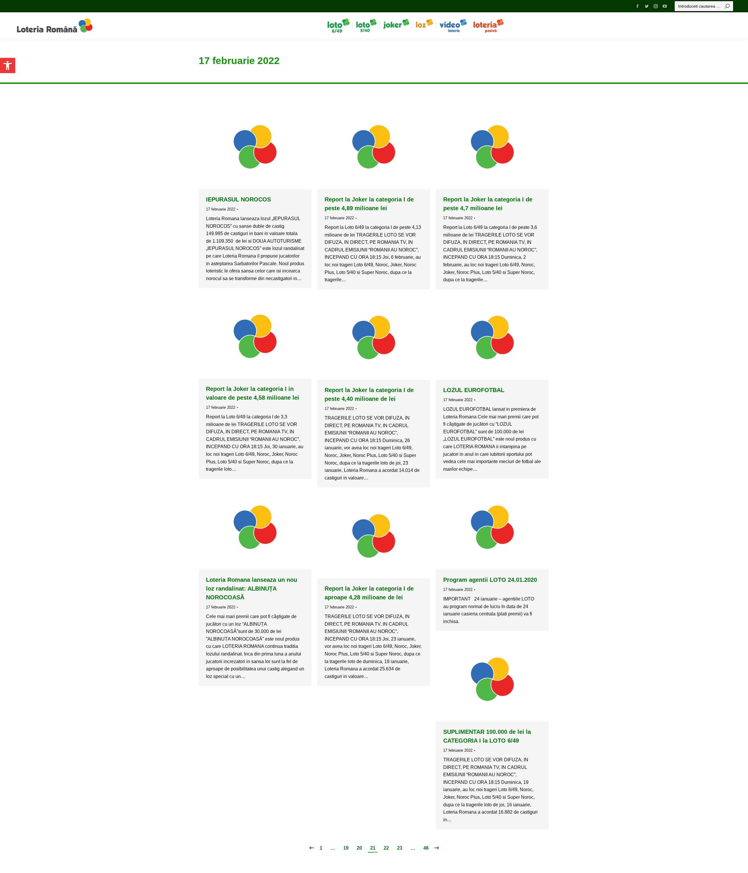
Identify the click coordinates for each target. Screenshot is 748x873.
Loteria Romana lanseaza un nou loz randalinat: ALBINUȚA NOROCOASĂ (251, 589)
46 (426, 848)
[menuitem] (338, 25)
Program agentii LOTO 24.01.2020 (490, 580)
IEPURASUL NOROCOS (238, 199)
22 (386, 848)
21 (372, 848)
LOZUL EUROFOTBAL (473, 390)
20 (359, 848)
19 (346, 848)
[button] (7, 65)
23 (399, 848)
